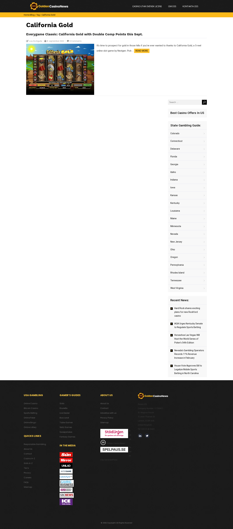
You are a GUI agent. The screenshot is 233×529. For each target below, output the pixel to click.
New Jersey (176, 241)
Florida (173, 156)
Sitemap (28, 487)
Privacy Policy (106, 417)
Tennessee (175, 280)
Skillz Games (66, 427)
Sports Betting (30, 413)
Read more (142, 50)
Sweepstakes (66, 432)
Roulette (63, 408)
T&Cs (26, 468)
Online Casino (30, 403)
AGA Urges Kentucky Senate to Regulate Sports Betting (188, 325)
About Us (28, 449)
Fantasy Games (67, 436)
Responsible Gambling (35, 444)
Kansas (174, 195)
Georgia (174, 164)
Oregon (174, 257)
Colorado (174, 133)
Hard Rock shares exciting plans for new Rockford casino (187, 312)
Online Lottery (30, 427)
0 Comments (75, 41)
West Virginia (176, 288)
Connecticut (176, 141)
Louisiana (175, 211)
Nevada (174, 234)
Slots (62, 403)
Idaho (173, 172)
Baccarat (64, 417)
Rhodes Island (177, 272)
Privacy (27, 472)
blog (32, 15)
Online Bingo (30, 422)
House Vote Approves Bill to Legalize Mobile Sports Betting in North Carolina (188, 369)
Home (26, 15)
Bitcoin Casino (31, 408)
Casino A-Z (29, 458)
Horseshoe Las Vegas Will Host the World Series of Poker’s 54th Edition (187, 339)
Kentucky (175, 203)
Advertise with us (108, 413)
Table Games (66, 422)
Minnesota (175, 226)
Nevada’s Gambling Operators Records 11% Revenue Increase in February (189, 354)
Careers (27, 477)
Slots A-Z (28, 463)
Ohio (172, 249)
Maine (173, 218)
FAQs (26, 482)
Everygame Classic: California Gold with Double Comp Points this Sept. (84, 34)
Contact (28, 453)
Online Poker (29, 417)
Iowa (172, 187)
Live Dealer (65, 413)
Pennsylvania (177, 265)
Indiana (174, 179)
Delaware (175, 149)
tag (38, 15)
